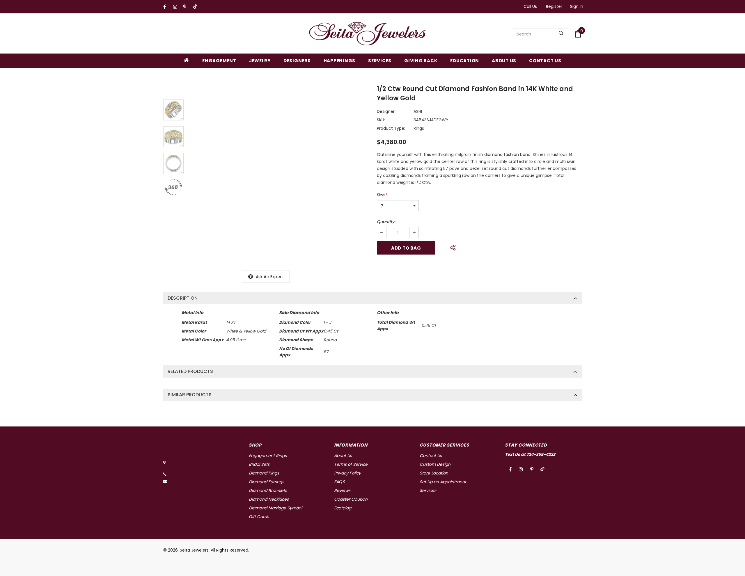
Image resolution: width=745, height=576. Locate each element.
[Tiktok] (196, 6)
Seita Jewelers (194, 550)
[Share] (451, 247)
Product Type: (391, 128)
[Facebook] (167, 6)
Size (382, 195)
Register (554, 6)
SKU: (381, 120)
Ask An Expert (269, 277)
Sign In (576, 6)
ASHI (418, 111)
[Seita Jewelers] (367, 33)
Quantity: (386, 222)
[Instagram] (176, 6)
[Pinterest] (186, 6)
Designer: (386, 111)
